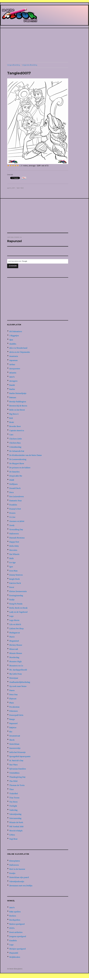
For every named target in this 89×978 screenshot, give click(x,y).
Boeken (12, 916)
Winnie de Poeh (16, 822)
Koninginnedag (16, 595)
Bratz (11, 422)
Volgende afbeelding (29, 65)
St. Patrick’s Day (16, 760)
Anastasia (13, 356)
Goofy (11, 525)
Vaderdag (13, 810)
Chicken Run (15, 443)
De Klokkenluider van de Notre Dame (25, 455)
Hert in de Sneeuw (17, 869)
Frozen (12, 513)
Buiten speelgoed (16, 924)
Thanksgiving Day (17, 777)
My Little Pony (15, 674)
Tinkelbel (13, 793)
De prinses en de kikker (19, 468)
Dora (11, 492)
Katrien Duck (15, 583)
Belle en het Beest (17, 410)
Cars (11, 435)
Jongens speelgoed (17, 936)
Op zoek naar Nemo (17, 686)
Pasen (12, 690)
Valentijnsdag (15, 814)
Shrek (12, 740)
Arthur (12, 364)
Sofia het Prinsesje (17, 752)
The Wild (13, 781)
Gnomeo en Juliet (16, 521)
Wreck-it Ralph (15, 831)
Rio (10, 732)
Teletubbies (14, 773)
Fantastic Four (15, 501)
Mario (12, 637)
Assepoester (14, 369)
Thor (11, 789)
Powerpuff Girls (16, 715)
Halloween (14, 534)
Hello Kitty (14, 546)
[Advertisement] (45, 45)
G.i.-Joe (12, 517)
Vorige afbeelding (13, 65)
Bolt (11, 418)
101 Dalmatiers (15, 331)
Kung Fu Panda (15, 604)
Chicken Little (15, 439)
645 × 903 (20, 188)
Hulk (11, 558)
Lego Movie (14, 620)
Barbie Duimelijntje (17, 393)
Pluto (11, 703)
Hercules (13, 550)
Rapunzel (13, 723)
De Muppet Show (16, 463)
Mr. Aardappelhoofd (18, 670)
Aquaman (13, 360)
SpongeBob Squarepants (19, 756)
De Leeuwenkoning (17, 459)
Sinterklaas (14, 744)
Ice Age (12, 562)
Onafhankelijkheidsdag (19, 682)
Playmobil (13, 953)
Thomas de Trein (16, 785)
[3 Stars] (13, 165)
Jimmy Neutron (16, 575)
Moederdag (14, 657)
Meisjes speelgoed (17, 949)
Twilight (13, 806)
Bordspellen (14, 920)
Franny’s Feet (15, 509)
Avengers (13, 381)
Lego (11, 616)
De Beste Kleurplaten (14, 969)
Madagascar (14, 633)
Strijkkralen (14, 957)
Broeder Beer (15, 426)
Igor (11, 567)
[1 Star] (8, 165)
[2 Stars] (11, 165)
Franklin (13, 505)
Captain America (16, 430)
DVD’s (12, 928)
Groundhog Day (16, 529)
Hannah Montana (16, 538)
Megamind (14, 641)
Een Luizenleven (16, 496)
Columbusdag (15, 447)
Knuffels (13, 940)
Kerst (11, 587)
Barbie (12, 389)
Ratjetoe (12, 727)
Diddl (11, 480)
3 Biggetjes (14, 336)
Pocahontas (14, 707)
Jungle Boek (14, 579)
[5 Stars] (18, 165)
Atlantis (12, 373)
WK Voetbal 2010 (16, 826)
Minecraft (13, 649)
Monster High (15, 661)
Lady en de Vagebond (18, 612)
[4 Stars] (15, 165)
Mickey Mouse (15, 645)
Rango (12, 719)
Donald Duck (15, 488)
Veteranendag (15, 818)
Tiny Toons (14, 798)
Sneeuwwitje (14, 748)
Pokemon (13, 711)
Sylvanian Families (17, 769)
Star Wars (13, 765)
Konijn (12, 873)
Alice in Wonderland (18, 348)
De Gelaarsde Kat (16, 451)
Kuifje (12, 600)
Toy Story (13, 802)
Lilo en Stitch (15, 624)
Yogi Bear (13, 839)
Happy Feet (14, 542)
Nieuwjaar (13, 678)
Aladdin (12, 344)
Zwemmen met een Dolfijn (20, 886)
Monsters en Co (16, 666)
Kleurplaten (14, 861)
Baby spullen (15, 912)
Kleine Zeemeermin (18, 591)
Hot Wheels (14, 554)
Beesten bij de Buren (18, 406)
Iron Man (13, 571)
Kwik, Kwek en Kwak (18, 608)
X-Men (12, 835)
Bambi (12, 385)
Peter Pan (13, 694)
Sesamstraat (14, 736)
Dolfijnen (13, 484)
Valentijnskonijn (16, 881)
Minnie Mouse (15, 653)
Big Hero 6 (14, 414)
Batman (12, 397)
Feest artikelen (15, 932)
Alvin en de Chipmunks (19, 352)
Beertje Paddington (17, 402)
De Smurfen (14, 472)
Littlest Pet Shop (16, 628)
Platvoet (12, 699)
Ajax (11, 340)
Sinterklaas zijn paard (19, 877)
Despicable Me (15, 476)
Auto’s (12, 377)
